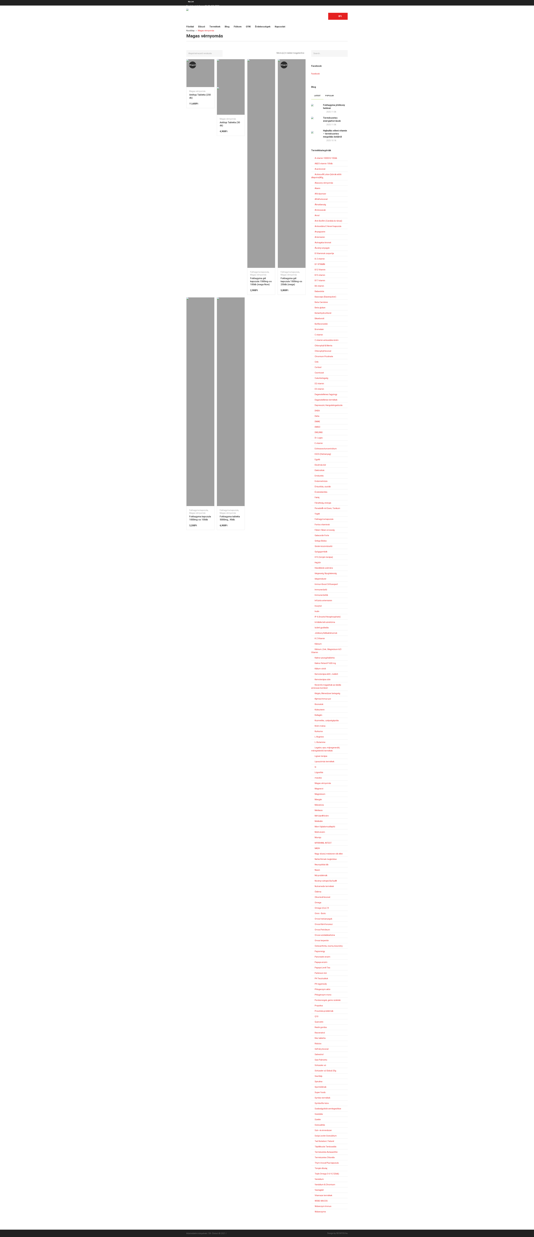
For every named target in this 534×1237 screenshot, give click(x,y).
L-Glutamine (320, 742)
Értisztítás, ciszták (323, 486)
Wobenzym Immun (323, 1206)
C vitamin (319, 335)
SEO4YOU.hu (342, 1233)
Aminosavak (320, 210)
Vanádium (319, 1179)
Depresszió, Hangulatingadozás (329, 405)
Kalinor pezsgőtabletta (325, 658)
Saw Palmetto (321, 1060)
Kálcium (318, 644)
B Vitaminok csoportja (324, 253)
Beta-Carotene (321, 302)
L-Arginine (319, 737)
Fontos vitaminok (322, 524)
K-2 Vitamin (320, 638)
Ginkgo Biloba (321, 541)
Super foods (320, 1092)
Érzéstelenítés (321, 492)
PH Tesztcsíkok (321, 978)
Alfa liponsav (320, 194)
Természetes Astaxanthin (326, 1152)
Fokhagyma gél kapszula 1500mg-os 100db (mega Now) (261, 281)
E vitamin (319, 443)
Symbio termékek (322, 1098)
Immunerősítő (321, 590)
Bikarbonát (319, 318)
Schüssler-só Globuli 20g (325, 1071)
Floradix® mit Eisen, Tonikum (327, 508)
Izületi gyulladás (322, 627)
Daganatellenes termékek (326, 400)
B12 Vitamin (320, 270)
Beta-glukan (320, 308)
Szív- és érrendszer (323, 1130)
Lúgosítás (319, 772)
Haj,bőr (318, 562)
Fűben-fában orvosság (325, 530)
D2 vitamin (319, 383)
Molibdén (319, 821)
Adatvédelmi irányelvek (196, 1233)
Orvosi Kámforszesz (324, 924)
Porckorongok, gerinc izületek (328, 1000)
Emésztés (319, 476)
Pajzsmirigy (320, 951)
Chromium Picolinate (324, 356)
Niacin (317, 870)
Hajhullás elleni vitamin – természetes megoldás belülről (335, 133)
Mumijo (318, 837)
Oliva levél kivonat (322, 897)
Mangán (318, 799)
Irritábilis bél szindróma (325, 622)
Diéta (317, 416)
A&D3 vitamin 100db (324, 163)
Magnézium (320, 794)
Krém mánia (320, 726)
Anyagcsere (320, 232)
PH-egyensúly (321, 984)
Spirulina (318, 1081)
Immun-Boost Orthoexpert (326, 584)
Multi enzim (320, 832)
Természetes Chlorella (325, 1157)
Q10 (316, 1016)
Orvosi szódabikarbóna (325, 935)
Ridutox (318, 1043)
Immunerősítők (321, 595)
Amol (317, 215)
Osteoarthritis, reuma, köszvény (329, 946)
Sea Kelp (318, 1076)
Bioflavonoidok (321, 324)
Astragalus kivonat (323, 242)
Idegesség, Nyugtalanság (326, 573)
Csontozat (319, 373)
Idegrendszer (320, 579)
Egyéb (317, 459)
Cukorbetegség (321, 378)
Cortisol (318, 367)
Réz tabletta (320, 1038)
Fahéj (317, 497)
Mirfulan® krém (322, 816)
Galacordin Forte (322, 535)
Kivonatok (319, 704)
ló (315, 767)
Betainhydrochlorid (323, 313)
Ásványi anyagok (322, 248)
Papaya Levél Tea (322, 968)
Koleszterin (320, 710)
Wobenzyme (320, 1212)
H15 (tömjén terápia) (324, 557)
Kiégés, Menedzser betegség (327, 693)
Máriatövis (319, 805)
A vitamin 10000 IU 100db (326, 158)
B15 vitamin (320, 275)
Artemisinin (320, 237)
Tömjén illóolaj (321, 1168)
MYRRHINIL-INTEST (323, 843)
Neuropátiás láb (321, 864)
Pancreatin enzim (322, 957)
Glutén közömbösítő (323, 546)
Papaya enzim (321, 962)
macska (318, 778)
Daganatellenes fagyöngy (326, 394)
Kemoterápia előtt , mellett (326, 674)
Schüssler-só (320, 1065)
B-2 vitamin (320, 259)
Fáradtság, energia (323, 503)
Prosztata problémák (324, 1011)
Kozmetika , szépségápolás (327, 720)
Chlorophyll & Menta (323, 345)
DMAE (317, 421)
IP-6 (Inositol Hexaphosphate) (328, 617)
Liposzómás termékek (324, 761)
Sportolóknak (320, 1087)
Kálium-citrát (320, 669)
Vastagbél (319, 1190)
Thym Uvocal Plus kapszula (327, 1163)
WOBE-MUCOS (321, 1201)
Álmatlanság (320, 204)
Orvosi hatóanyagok (323, 919)
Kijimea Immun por (323, 699)
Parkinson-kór (321, 973)
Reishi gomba (321, 1027)
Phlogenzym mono (323, 995)
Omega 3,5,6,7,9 (322, 908)
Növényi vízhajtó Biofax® (326, 881)
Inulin (317, 611)
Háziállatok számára (324, 568)
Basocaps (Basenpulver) (325, 297)
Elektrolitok (319, 470)
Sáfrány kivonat (322, 1049)
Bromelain (319, 329)
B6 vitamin (319, 286)
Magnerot (319, 789)
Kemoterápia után (323, 679)
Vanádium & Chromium (325, 1184)
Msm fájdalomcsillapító (325, 827)
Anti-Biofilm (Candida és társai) (328, 221)
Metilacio (319, 810)
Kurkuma (319, 731)
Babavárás (319, 291)
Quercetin (319, 1022)
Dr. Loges (319, 438)
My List (191, 2)
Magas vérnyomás (197, 91)
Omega (318, 902)
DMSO (317, 427)
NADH (317, 848)
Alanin (317, 188)
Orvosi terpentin (322, 940)
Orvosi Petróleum (322, 930)
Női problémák (321, 875)
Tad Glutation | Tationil (324, 1141)
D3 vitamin (319, 389)
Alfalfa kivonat (321, 199)
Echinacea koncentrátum (326, 449)
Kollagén (318, 715)
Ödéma (318, 892)
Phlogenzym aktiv (322, 989)
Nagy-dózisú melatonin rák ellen (329, 854)
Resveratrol (320, 1033)
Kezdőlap (190, 30)
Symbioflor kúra (322, 1103)
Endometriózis (321, 481)
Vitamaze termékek (323, 1195)
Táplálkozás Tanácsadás (325, 1146)
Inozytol (318, 606)
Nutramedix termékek (324, 886)
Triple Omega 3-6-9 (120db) (327, 1174)
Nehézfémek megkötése (326, 859)
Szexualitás (320, 1125)
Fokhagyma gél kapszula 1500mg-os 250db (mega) (291, 281)
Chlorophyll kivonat (323, 351)
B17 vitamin (320, 280)
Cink (316, 362)
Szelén (318, 1119)
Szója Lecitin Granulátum (326, 1136)
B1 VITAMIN (320, 264)
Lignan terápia (321, 756)
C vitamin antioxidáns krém (326, 340)
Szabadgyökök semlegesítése (328, 1109)
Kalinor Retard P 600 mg (325, 663)
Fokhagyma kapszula (259, 272)
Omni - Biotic (320, 913)
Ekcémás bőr (320, 465)
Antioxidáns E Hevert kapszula (328, 226)
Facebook (315, 74)
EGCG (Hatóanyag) (323, 454)
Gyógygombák (321, 552)
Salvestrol (319, 1054)
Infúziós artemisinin (323, 600)
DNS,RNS (319, 432)
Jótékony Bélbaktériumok (326, 633)
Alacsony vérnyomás (324, 183)
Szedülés (319, 1114)
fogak (317, 514)
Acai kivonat (320, 169)
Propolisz (319, 1005)
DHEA (317, 411)
